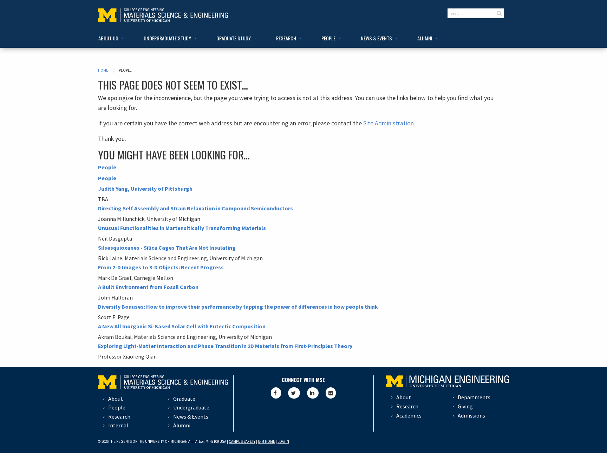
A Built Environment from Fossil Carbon (148, 286)
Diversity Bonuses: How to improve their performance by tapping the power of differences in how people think (238, 306)
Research (119, 416)
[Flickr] (331, 393)
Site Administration (388, 123)
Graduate (184, 398)
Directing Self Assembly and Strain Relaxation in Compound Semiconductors (195, 208)
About (115, 398)
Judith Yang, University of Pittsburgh (145, 188)
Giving (465, 406)
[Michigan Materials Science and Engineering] (163, 14)
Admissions (471, 415)
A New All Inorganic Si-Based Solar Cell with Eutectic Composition (182, 326)
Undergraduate (191, 407)
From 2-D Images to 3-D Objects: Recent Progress (161, 267)
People (107, 167)
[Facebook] (276, 393)
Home (103, 70)
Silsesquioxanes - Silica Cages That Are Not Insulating (167, 247)
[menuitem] (110, 38)
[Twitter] (294, 393)
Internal (118, 425)
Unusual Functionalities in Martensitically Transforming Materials (182, 227)
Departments (474, 397)
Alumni (181, 425)
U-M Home (266, 441)
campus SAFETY (242, 441)
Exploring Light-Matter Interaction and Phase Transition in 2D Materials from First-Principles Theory (225, 345)
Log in (283, 441)
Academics (409, 415)
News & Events (190, 416)
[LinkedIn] (313, 393)
